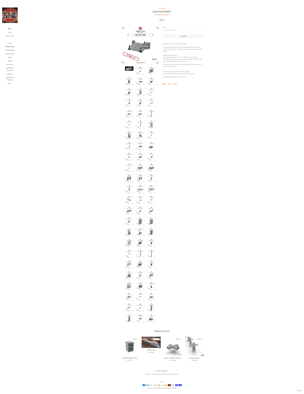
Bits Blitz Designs (10, 50)
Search (161, 382)
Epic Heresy (10, 64)
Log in (10, 32)
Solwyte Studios (10, 54)
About (10, 83)
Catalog (10, 61)
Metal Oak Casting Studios (162, 14)
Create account (10, 36)
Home (10, 43)
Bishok (10, 57)
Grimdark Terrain (9, 46)
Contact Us (10, 74)
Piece (164, 27)
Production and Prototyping (10, 79)
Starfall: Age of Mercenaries (10, 69)
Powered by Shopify (172, 388)
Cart (10, 29)
